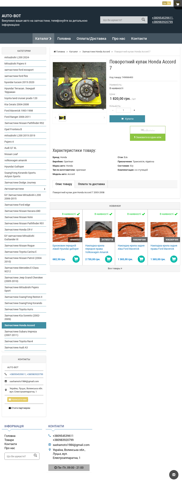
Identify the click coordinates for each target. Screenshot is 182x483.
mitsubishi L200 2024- (17, 57)
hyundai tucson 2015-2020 (19, 82)
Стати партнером (20, 407)
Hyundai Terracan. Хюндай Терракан (19, 90)
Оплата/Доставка (91, 38)
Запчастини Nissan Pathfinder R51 (24, 223)
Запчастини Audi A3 (16, 347)
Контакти (139, 38)
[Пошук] (143, 19)
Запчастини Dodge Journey (20, 182)
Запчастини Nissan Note (18, 217)
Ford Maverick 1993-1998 (18, 110)
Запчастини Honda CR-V (18, 229)
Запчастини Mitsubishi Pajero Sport (21, 289)
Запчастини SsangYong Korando (23, 303)
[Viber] (69, 477)
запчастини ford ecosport (19, 69)
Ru (168, 3)
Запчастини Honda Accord (19, 325)
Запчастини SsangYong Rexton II (23, 297)
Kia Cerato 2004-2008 (16, 104)
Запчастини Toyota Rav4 (18, 341)
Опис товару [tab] (63, 184)
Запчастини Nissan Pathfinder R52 (24, 123)
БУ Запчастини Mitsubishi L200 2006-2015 (22, 196)
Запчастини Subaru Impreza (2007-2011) (20, 333)
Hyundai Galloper (14, 166)
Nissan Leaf (11, 154)
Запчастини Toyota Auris (18, 309)
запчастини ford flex (16, 76)
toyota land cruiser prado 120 (20, 98)
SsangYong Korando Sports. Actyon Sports (20, 174)
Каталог (42, 38)
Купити (128, 118)
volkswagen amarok (15, 160)
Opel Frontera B (13, 129)
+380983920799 (162, 22)
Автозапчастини (14, 188)
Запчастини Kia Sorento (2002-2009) (22, 317)
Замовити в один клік (148, 137)
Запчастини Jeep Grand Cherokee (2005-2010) (23, 279)
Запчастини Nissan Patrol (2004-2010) (23, 259)
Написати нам (19, 399)
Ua (164, 3)
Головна (64, 38)
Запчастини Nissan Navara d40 (22, 211)
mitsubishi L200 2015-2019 (19, 135)
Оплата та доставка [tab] (91, 184)
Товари (9, 440)
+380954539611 (162, 18)
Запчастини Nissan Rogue (19, 245)
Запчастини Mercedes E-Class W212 (21, 269)
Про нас (118, 38)
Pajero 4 (9, 141)
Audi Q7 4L (10, 148)
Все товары (114, 268)
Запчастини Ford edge (17, 204)
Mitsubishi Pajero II (15, 63)
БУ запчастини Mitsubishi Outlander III (19, 237)
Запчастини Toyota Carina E (20, 251)
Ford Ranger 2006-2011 (17, 116)
